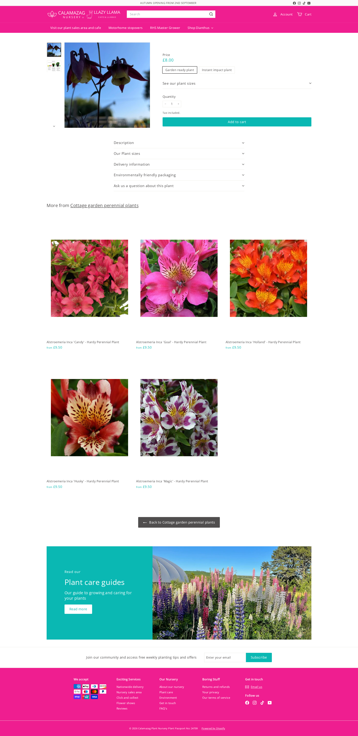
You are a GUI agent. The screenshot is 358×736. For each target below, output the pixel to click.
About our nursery (171, 687)
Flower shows (126, 703)
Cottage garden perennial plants (104, 205)
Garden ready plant (179, 70)
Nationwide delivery (130, 687)
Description (124, 142)
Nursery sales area (129, 692)
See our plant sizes (179, 83)
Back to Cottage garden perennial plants (181, 522)
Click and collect (127, 697)
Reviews (122, 708)
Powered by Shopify (213, 728)
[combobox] (171, 14)
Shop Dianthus (199, 28)
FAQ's (163, 708)
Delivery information (132, 164)
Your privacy (210, 692)
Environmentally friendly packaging (145, 175)
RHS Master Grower (165, 28)
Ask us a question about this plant (144, 185)
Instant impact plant (217, 70)
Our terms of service (216, 697)
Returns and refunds (216, 687)
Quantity (169, 96)
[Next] (54, 125)
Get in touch (167, 703)
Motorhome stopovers (126, 28)
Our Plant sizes (127, 153)
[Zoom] (107, 85)
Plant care (166, 692)
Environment (168, 697)
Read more (78, 609)
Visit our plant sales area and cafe (75, 28)
